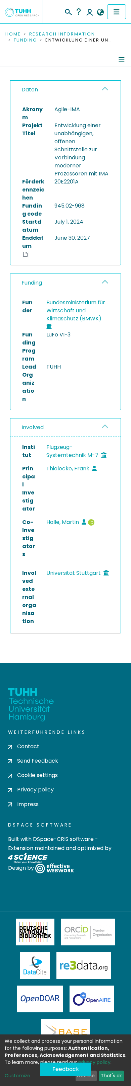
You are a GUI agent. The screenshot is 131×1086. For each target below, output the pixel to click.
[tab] (65, 90)
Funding (25, 40)
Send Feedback (37, 761)
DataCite (35, 965)
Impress (28, 804)
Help (78, 11)
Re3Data (83, 965)
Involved (32, 427)
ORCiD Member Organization (88, 932)
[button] (100, 12)
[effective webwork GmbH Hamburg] (54, 868)
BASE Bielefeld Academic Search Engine (65, 1032)
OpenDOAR (39, 999)
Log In (89, 11)
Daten (29, 89)
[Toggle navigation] (116, 11)
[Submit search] (68, 11)
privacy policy (94, 1062)
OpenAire (92, 999)
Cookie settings (37, 775)
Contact (28, 746)
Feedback (65, 1069)
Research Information (62, 34)
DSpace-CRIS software (63, 839)
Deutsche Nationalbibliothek (35, 932)
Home (13, 34)
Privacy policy (35, 789)
